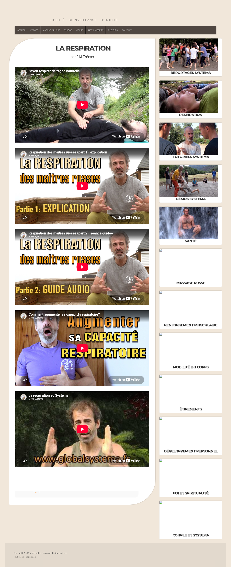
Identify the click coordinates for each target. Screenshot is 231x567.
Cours (79, 30)
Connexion (31, 557)
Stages (34, 30)
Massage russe (51, 30)
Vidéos (68, 30)
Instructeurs (95, 30)
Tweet (36, 492)
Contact (127, 30)
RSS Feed (19, 557)
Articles (113, 30)
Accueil (21, 30)
